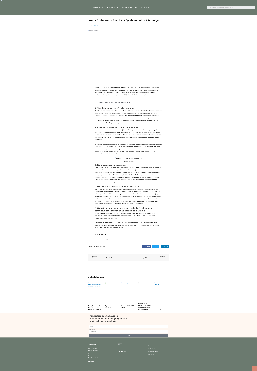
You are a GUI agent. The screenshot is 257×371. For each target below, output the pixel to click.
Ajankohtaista (98, 7)
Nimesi (90, 324)
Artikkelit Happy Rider (130, 7)
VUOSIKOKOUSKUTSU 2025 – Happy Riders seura (160, 309)
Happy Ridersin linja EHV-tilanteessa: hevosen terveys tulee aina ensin (95, 307)
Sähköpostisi (92, 329)
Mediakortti (91, 361)
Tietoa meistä (145, 7)
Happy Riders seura (113, 7)
